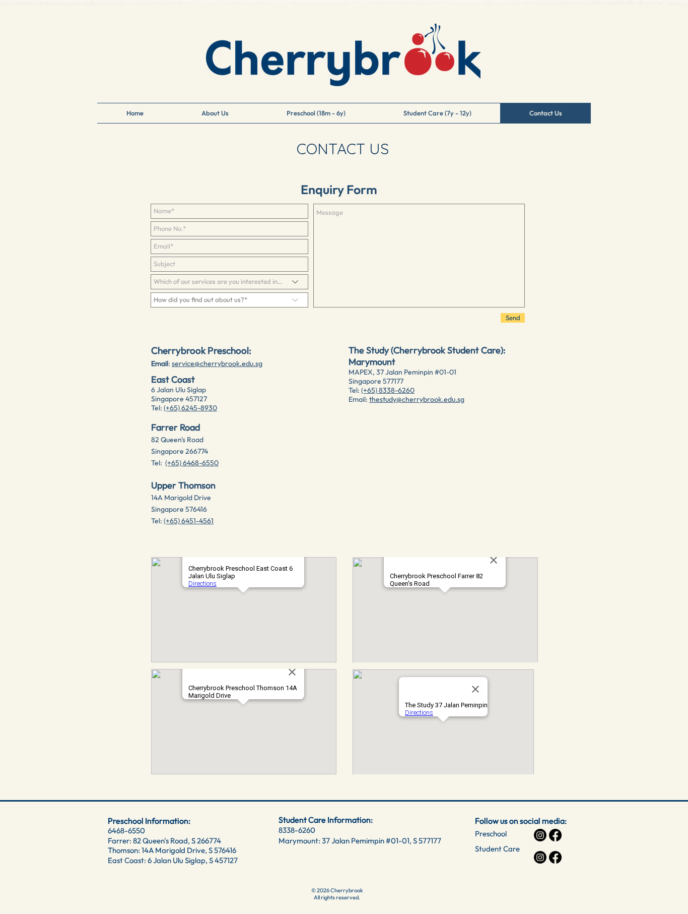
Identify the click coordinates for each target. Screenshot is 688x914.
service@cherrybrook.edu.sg (217, 363)
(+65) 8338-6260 (388, 390)
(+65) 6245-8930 (190, 407)
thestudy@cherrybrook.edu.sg (416, 399)
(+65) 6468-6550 (192, 462)
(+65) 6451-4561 (189, 520)
